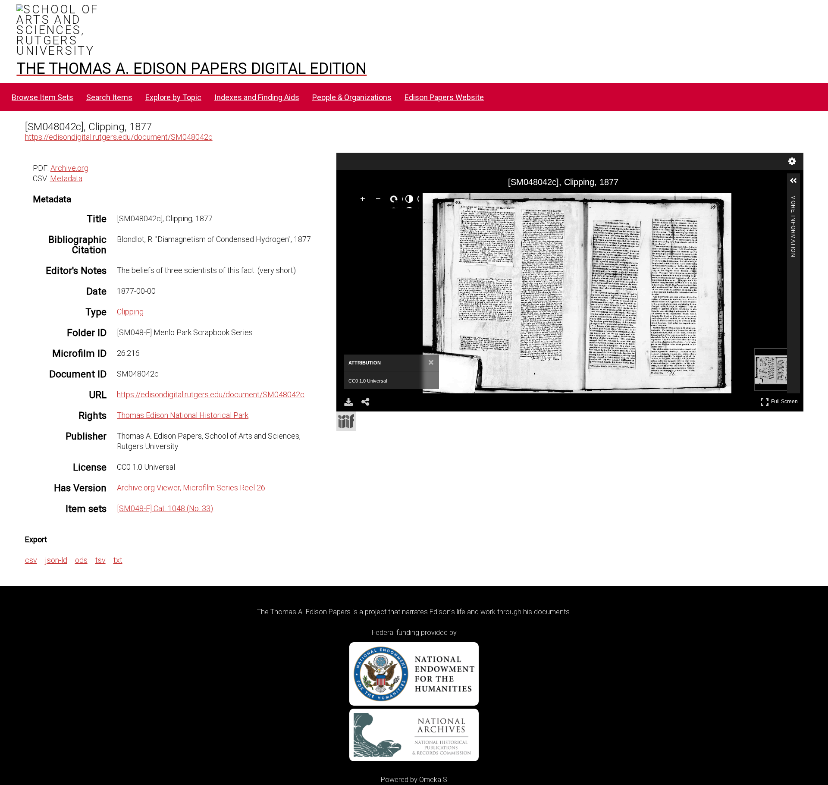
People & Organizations (352, 97)
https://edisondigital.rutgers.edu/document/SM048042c (119, 136)
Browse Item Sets (42, 97)
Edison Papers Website (444, 97)
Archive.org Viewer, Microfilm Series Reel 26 (191, 487)
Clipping (130, 311)
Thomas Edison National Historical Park (182, 415)
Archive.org (69, 168)
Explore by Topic (173, 97)
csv (31, 560)
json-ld (56, 560)
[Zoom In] (364, 200)
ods (81, 560)
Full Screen (785, 400)
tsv (100, 560)
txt (117, 560)
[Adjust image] (411, 200)
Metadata (66, 178)
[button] (797, 184)
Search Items (109, 97)
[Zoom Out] (380, 200)
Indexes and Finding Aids (256, 97)
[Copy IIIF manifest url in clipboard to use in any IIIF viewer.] (346, 421)
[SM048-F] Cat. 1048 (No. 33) (165, 508)
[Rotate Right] (395, 200)
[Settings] (792, 161)
